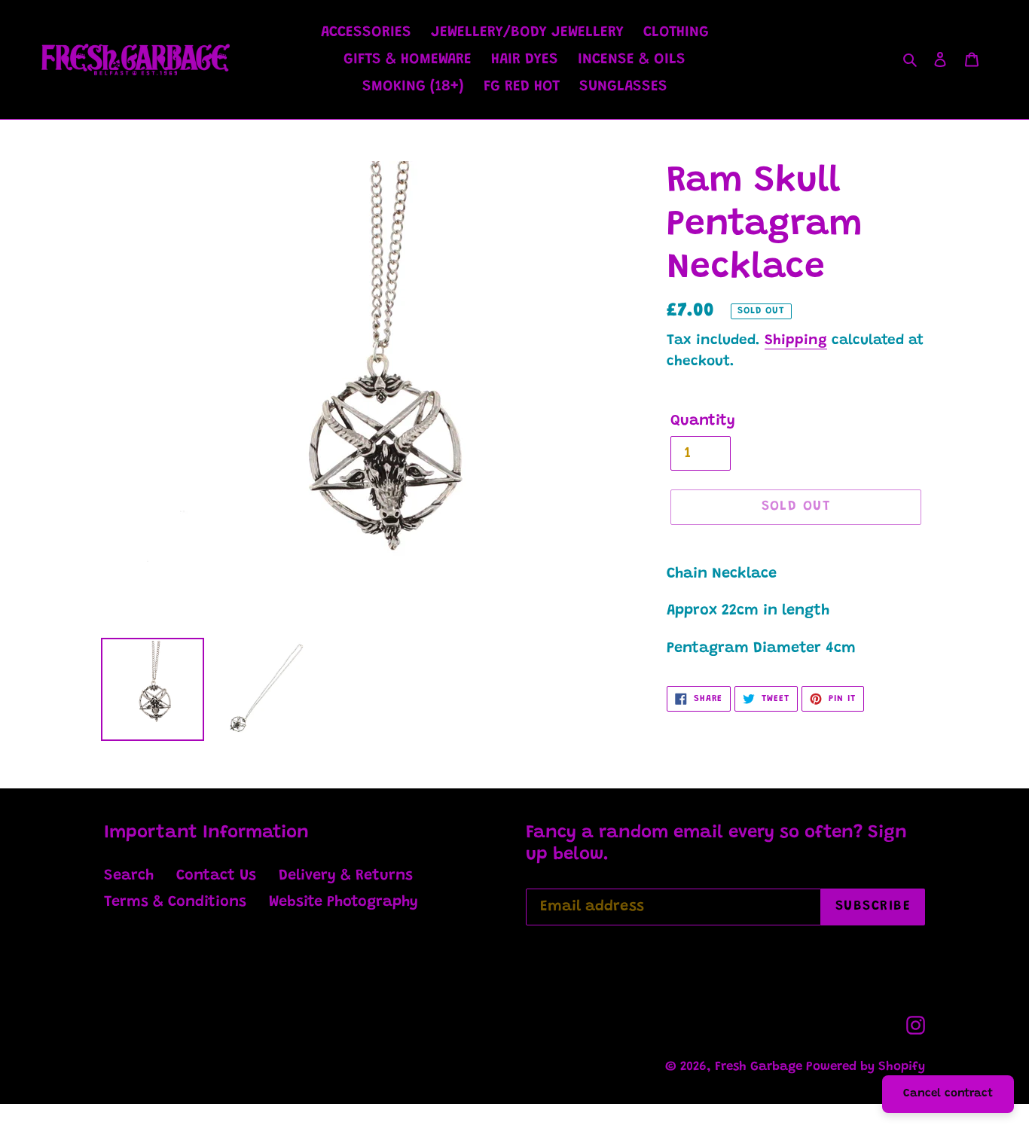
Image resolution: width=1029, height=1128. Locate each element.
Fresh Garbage (760, 1067)
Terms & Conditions (175, 902)
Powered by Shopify (865, 1067)
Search (129, 875)
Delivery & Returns (346, 875)
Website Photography (343, 902)
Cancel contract (948, 1093)
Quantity (702, 420)
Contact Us (216, 875)
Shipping (796, 341)
